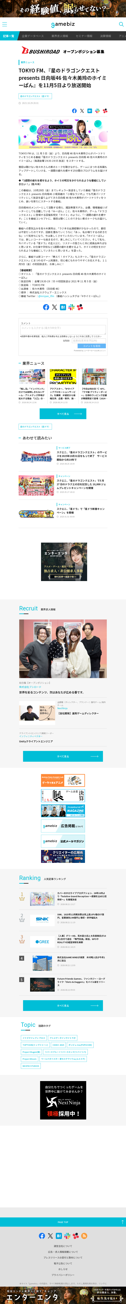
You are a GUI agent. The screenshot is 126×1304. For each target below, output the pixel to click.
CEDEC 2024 (58, 1044)
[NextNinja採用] (63, 1100)
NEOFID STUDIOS (31, 1065)
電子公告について (63, 1263)
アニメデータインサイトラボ (63, 1037)
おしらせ (63, 1269)
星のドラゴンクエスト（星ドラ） (35, 96)
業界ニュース (27, 62)
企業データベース (33, 36)
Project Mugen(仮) (31, 1051)
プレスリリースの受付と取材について (63, 1257)
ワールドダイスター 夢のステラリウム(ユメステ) (63, 1058)
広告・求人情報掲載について (63, 1251)
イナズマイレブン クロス (34, 1037)
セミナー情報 (84, 36)
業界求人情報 (59, 36)
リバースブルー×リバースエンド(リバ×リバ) (65, 1051)
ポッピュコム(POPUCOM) (80, 1044)
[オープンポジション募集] (63, 51)
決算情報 (105, 36)
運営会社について (63, 1246)
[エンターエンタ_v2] (64, 562)
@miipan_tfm (46, 296)
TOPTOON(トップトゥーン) (35, 1044)
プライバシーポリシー (63, 1274)
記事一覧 (8, 36)
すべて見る (63, 414)
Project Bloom (30, 1058)
